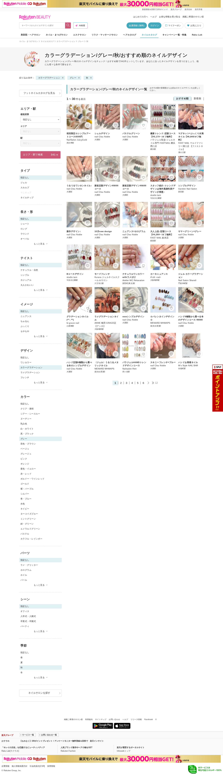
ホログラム (25, 570)
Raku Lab (197, 35)
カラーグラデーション (66, 41)
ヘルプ (153, 16)
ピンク (23, 459)
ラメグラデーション (30, 372)
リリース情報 (136, 719)
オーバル (24, 239)
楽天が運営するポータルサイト (130, 747)
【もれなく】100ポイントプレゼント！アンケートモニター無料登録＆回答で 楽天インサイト (62, 741)
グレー (81, 41)
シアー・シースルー (30, 413)
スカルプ (24, 187)
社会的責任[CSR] (37, 766)
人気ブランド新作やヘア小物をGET (76, 747)
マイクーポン (174, 25)
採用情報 (51, 766)
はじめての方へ (140, 16)
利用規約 (89, 719)
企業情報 (5, 766)
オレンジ (24, 464)
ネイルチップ (27, 197)
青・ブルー (25, 499)
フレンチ (24, 377)
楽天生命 (188, 9)
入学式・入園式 (28, 616)
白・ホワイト (27, 428)
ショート (24, 224)
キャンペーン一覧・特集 (174, 35)
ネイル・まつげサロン (57, 35)
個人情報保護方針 (19, 766)
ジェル (23, 182)
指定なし (24, 357)
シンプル (24, 275)
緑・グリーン (27, 524)
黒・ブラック (27, 433)
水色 (22, 504)
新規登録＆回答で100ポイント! (155, 9)
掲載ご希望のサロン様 (193, 16)
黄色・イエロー (28, 469)
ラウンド (24, 234)
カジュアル (25, 280)
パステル (24, 534)
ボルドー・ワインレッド (32, 479)
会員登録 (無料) (136, 25)
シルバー (24, 494)
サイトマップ (100, 719)
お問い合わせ (114, 719)
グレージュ (25, 454)
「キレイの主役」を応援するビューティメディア (23, 747)
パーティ (24, 626)
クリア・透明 (27, 408)
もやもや (24, 331)
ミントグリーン (28, 519)
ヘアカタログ (129, 35)
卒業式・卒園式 (28, 621)
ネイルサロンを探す (39, 693)
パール (23, 580)
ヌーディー (25, 418)
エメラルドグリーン (30, 529)
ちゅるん (24, 321)
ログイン (154, 25)
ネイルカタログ (149, 35)
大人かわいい (27, 285)
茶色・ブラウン (28, 443)
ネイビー (24, 509)
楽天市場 (198, 9)
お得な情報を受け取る (169, 16)
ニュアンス (25, 316)
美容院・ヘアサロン (31, 35)
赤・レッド (25, 474)
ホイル (23, 575)
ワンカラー (25, 362)
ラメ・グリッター (29, 565)
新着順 (197, 98)
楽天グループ (176, 9)
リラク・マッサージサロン (105, 35)
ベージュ (24, 448)
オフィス (24, 611)
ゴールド (24, 484)
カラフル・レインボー (31, 539)
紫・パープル (27, 489)
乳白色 (23, 423)
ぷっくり (24, 326)
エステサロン (79, 35)
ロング (23, 229)
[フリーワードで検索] (68, 25)
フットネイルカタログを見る (39, 93)
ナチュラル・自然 (29, 270)
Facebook (148, 719)
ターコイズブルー (29, 514)
